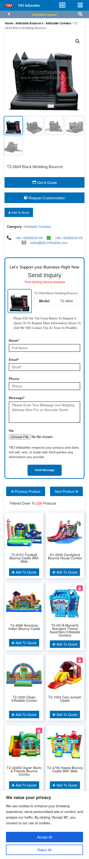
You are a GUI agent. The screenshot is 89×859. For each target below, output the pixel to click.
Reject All (44, 849)
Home (9, 23)
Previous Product (27, 491)
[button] (77, 41)
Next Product (65, 491)
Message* (16, 398)
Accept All (44, 837)
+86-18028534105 (29, 237)
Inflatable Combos (44, 15)
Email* (14, 359)
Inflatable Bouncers (29, 23)
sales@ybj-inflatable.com (49, 242)
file (11, 431)
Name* (14, 340)
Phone (14, 379)
